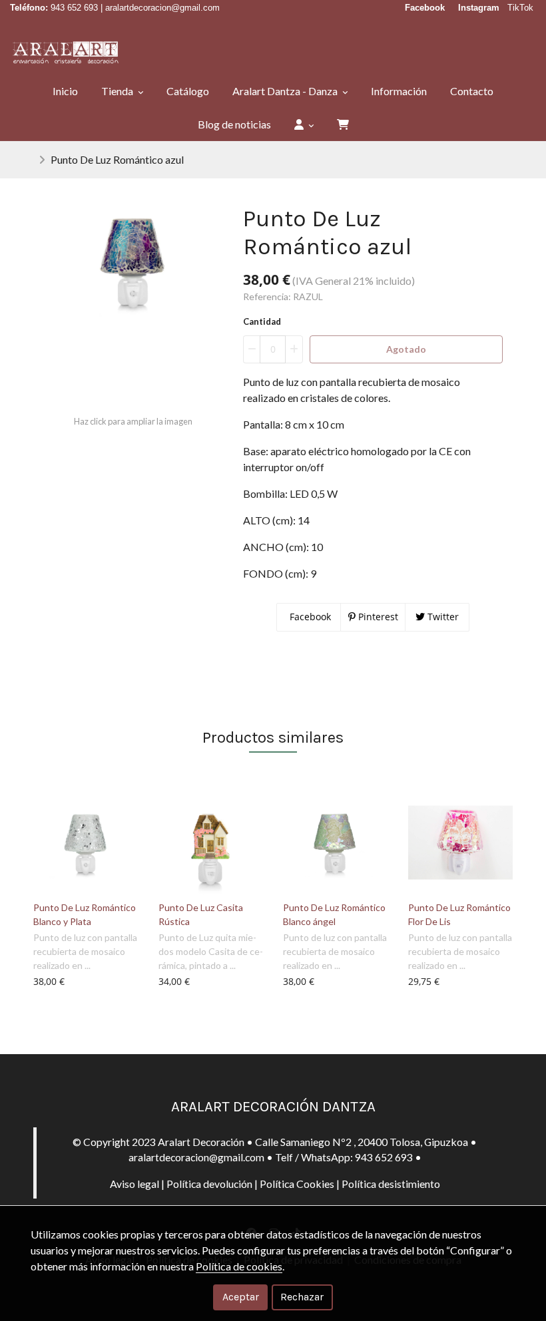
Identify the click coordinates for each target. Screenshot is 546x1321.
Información (399, 91)
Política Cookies (297, 1183)
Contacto (471, 91)
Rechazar (302, 1296)
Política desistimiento (391, 1183)
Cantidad (262, 321)
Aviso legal (134, 1183)
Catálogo (187, 91)
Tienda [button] (118, 91)
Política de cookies (239, 1266)
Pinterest (377, 616)
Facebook (309, 616)
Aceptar (240, 1296)
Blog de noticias (234, 124)
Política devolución (209, 1183)
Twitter (442, 616)
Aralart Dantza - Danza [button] (286, 91)
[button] (304, 124)
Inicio (65, 91)
